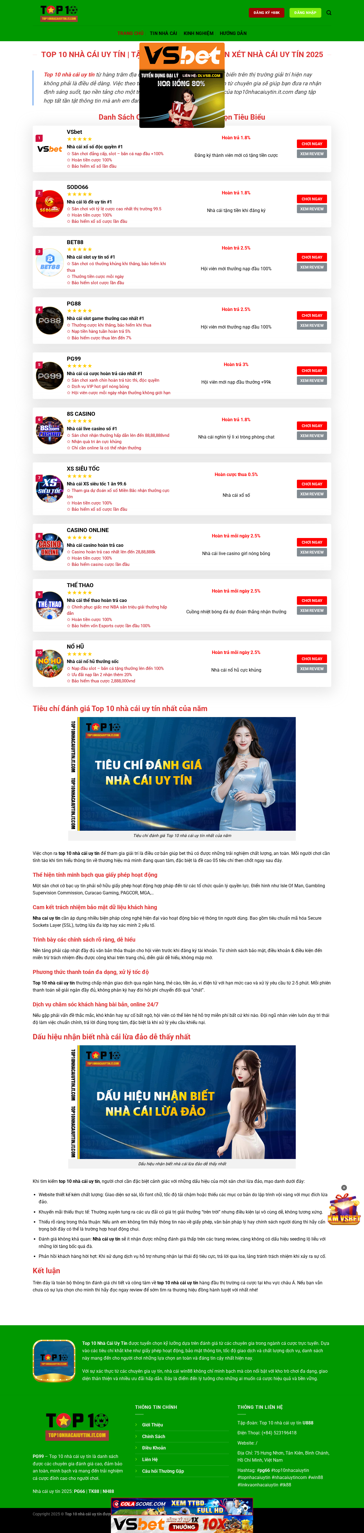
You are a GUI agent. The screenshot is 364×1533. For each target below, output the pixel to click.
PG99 (74, 358)
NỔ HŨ (75, 646)
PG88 (74, 303)
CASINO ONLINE (88, 530)
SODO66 (77, 187)
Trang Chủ (130, 33)
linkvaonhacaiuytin (259, 1485)
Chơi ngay (312, 144)
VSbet (74, 131)
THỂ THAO (80, 585)
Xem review (312, 153)
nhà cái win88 (178, 1371)
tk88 (286, 1485)
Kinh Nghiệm (199, 33)
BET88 (75, 242)
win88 (317, 1477)
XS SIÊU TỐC (83, 468)
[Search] (328, 13)
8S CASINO (81, 413)
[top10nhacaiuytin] (61, 13)
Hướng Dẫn (233, 33)
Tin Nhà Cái (163, 33)
